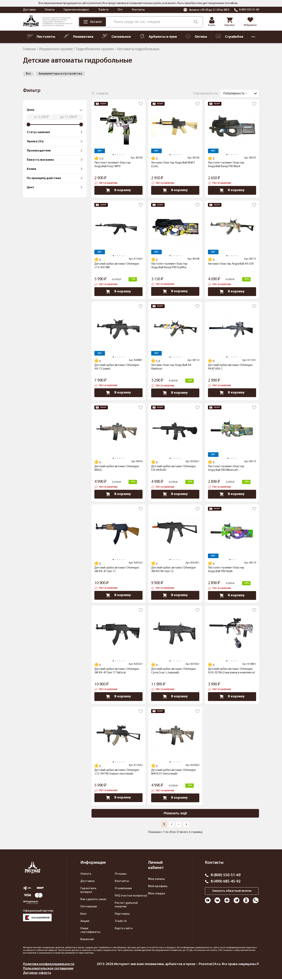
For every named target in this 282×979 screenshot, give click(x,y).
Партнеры (122, 913)
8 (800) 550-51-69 (226, 875)
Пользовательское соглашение (48, 968)
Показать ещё (175, 813)
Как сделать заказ (93, 899)
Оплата (49, 9)
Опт (120, 9)
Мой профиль (158, 886)
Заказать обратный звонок (231, 890)
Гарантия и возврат (76, 9)
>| (186, 824)
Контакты (138, 9)
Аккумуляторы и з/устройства (60, 73)
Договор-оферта (37, 973)
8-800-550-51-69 (249, 9)
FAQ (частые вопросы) (131, 895)
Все (28, 73)
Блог (83, 913)
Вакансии (87, 939)
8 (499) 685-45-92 (226, 881)
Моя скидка (156, 893)
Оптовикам (88, 906)
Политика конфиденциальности (48, 964)
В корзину (122, 190)
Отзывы (120, 873)
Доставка (29, 9)
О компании (123, 888)
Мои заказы (156, 879)
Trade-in (103, 9)
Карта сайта (124, 928)
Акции (84, 921)
